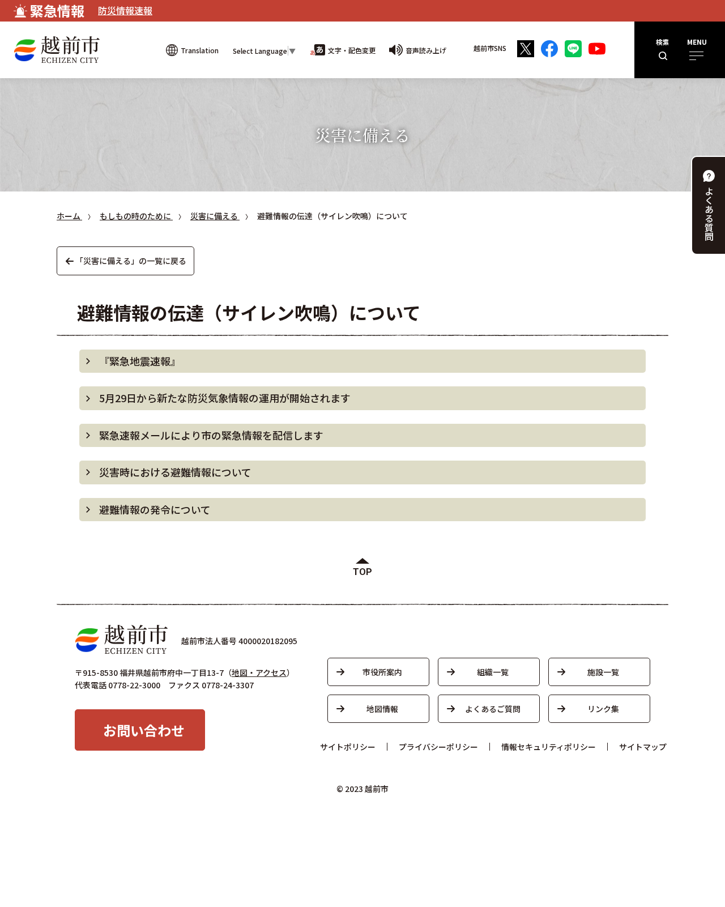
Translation (200, 50)
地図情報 (382, 708)
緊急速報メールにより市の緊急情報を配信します (211, 435)
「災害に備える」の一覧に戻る (130, 260)
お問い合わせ (144, 730)
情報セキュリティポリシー (548, 747)
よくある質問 (709, 213)
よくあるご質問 (493, 708)
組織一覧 (493, 672)
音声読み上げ (426, 50)
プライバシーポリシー (438, 747)
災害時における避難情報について (175, 472)
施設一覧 (603, 672)
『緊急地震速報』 (140, 361)
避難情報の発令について (155, 509)
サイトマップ (643, 747)
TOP (362, 572)
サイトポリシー (348, 747)
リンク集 (603, 708)
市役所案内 (382, 672)
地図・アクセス (259, 672)
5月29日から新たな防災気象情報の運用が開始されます (225, 397)
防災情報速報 (125, 10)
